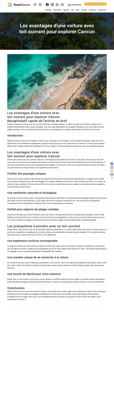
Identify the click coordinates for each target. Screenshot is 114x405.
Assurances (57, 10)
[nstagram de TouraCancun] (52, 4)
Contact (84, 10)
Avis (72, 10)
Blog (77, 10)
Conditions (92, 10)
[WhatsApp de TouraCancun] (57, 4)
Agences (66, 10)
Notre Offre (102, 10)
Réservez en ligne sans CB (95, 4)
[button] (35, 4)
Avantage (48, 10)
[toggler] (112, 177)
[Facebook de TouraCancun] (47, 4)
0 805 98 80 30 (76, 5)
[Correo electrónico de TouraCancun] (62, 4)
